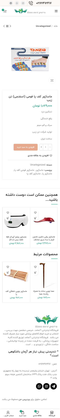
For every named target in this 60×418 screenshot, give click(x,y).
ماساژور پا (47, 173)
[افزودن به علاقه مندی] (35, 212)
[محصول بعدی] (4, 26)
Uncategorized (43, 26)
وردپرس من (24, 399)
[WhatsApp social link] (17, 3)
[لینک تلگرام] (10, 3)
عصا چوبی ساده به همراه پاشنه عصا (43, 292)
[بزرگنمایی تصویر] (52, 80)
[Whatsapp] (39, 386)
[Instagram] (46, 386)
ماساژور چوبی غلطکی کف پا (16, 293)
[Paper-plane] (53, 386)
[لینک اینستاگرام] (23, 3)
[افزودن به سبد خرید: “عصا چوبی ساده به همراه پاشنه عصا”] (35, 272)
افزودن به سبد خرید (25, 147)
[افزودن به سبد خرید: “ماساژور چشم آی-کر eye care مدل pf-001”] (8, 218)
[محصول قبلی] (10, 26)
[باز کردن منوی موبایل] (56, 11)
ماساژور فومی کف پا (24, 170)
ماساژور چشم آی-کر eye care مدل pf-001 (16, 238)
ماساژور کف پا (33, 173)
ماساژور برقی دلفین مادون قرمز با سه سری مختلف (44, 238)
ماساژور (39, 170)
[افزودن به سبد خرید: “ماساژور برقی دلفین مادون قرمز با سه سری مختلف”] (35, 218)
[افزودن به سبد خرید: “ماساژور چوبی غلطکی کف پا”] (8, 272)
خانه (55, 26)
